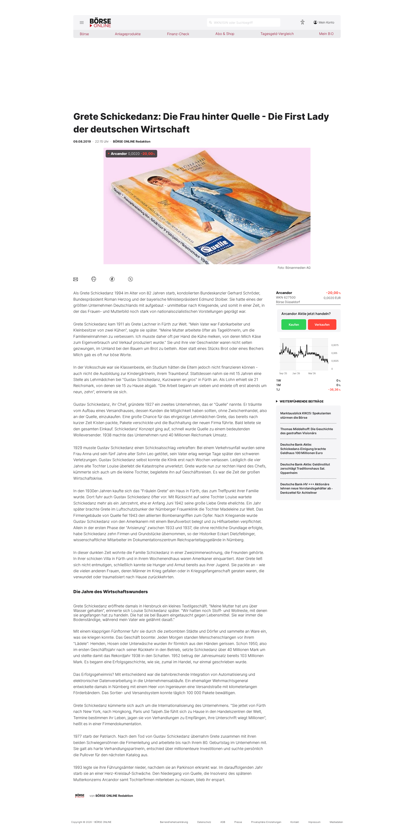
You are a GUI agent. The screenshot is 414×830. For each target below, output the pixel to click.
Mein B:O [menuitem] (326, 33)
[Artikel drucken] (94, 279)
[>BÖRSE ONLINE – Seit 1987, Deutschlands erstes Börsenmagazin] (100, 22)
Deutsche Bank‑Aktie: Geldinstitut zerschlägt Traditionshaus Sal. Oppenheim (305, 468)
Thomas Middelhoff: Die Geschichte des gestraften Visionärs (306, 431)
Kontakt (294, 822)
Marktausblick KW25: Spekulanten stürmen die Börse (305, 415)
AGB (222, 822)
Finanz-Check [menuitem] (178, 34)
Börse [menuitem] (84, 34)
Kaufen (294, 324)
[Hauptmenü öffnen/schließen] (81, 22)
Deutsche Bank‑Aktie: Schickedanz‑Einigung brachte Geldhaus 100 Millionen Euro (303, 449)
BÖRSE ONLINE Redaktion (114, 795)
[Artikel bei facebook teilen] (112, 279)
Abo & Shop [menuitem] (224, 33)
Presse (238, 822)
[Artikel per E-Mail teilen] (75, 279)
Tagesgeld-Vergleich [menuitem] (277, 33)
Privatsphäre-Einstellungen (266, 822)
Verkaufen (322, 324)
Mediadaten (336, 822)
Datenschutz (204, 822)
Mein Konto (326, 22)
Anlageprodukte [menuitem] (128, 34)
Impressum (314, 822)
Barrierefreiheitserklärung (174, 822)
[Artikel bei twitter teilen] (130, 279)
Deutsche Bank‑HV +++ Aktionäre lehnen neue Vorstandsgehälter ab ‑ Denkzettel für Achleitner (306, 488)
